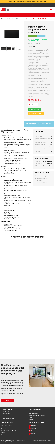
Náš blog (3, 432)
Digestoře (14, 18)
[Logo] (5, 10)
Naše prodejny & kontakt (6, 425)
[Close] (53, 2)
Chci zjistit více (7, 400)
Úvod (3, 18)
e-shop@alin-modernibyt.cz (35, 5)
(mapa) (9, 411)
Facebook (33, 425)
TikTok (32, 430)
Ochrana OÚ (9, 442)
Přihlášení (31, 417)
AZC (53, 440)
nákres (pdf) (39, 180)
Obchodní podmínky (33, 413)
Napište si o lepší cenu (37, 113)
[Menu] (53, 10)
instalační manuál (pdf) (42, 176)
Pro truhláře (4, 428)
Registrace (31, 419)
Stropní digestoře (20, 18)
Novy (34, 46)
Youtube (33, 433)
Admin (17, 440)
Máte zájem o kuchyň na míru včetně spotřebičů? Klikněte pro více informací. (39, 124)
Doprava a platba (32, 411)
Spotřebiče (8, 18)
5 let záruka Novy (47, 165)
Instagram (33, 428)
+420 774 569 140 (45, 5)
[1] (53, 15)
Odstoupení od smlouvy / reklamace (37, 415)
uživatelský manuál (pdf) (42, 178)
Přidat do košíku (35, 109)
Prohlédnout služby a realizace (8, 430)
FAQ (2, 434)
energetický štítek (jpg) (42, 182)
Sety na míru (4, 427)
